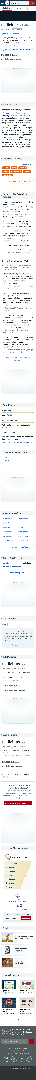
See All (17, 1020)
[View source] (9, 288)
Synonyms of (10, 34)
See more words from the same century (17, 442)
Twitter (14, 1059)
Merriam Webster (7, 1032)
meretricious (23, 527)
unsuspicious (23, 540)
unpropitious (8, 540)
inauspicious (23, 523)
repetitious (7, 531)
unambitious (23, 536)
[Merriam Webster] (18, 897)
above (4, 427)
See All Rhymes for (17, 547)
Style (4, 624)
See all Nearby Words (17, 572)
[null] (21, 905)
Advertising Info (12, 1051)
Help (10, 1049)
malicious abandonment (11, 566)
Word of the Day (18, 902)
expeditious (7, 523)
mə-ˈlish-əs (17, 668)
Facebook (7, 1059)
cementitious (23, 518)
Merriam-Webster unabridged (18, 803)
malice (16, 42)
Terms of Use (24, 1053)
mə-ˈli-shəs (16, 30)
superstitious (23, 531)
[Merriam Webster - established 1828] (7, 2)
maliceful (5, 563)
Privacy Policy (12, 1053)
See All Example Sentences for (18, 358)
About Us (17, 1049)
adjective (24, 25)
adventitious (8, 518)
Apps (25, 1049)
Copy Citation (19, 645)
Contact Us (24, 1051)
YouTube (21, 1059)
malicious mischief (6, 458)
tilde (16, 905)
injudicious (7, 527)
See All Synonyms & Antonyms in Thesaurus (18, 182)
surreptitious (8, 536)
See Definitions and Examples (17, 909)
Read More (13, 269)
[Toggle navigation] (2, 2)
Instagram (29, 1059)
